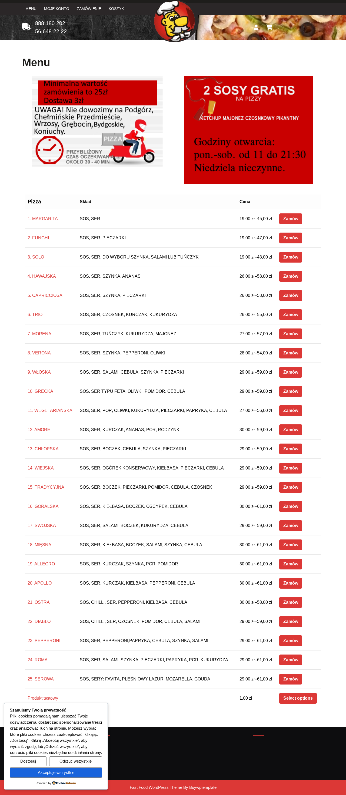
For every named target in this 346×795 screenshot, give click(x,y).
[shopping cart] (269, 27)
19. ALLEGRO (41, 564)
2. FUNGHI (38, 238)
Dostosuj (28, 761)
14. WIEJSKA (41, 468)
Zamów (290, 218)
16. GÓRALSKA (43, 506)
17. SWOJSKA (42, 525)
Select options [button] (298, 698)
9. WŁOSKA (39, 372)
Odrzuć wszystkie (75, 761)
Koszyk (116, 8)
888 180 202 (50, 23)
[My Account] (256, 27)
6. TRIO (35, 314)
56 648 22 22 (51, 31)
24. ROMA (38, 660)
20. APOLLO (40, 583)
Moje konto (56, 8)
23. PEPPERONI (44, 640)
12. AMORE (39, 429)
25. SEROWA (41, 679)
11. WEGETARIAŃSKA (50, 410)
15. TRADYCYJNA (46, 487)
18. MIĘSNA (39, 544)
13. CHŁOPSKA (43, 449)
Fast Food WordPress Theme (156, 787)
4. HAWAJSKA (42, 276)
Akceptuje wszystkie (56, 772)
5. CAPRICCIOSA (45, 295)
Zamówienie (89, 8)
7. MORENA (39, 333)
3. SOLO (36, 257)
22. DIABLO (39, 621)
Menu (30, 8)
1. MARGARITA (43, 218)
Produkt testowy (43, 698)
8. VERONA (39, 353)
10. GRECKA (40, 391)
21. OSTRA (39, 602)
